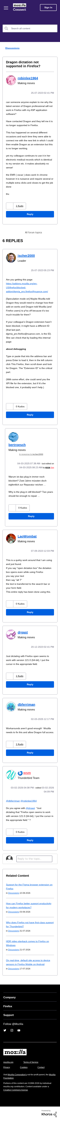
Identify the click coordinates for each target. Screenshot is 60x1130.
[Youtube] (18, 1039)
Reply (30, 213)
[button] (10, 205)
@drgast (32, 813)
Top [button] (4, 1121)
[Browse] (6, 8)
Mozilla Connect (20, 7)
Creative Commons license (16, 1099)
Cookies (25, 1077)
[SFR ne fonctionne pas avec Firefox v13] (55, 232)
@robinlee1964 (29, 806)
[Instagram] (11, 1039)
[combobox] (30, 28)
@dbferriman (13, 806)
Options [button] (55, 48)
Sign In (48, 7)
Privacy (7, 1077)
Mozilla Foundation (12, 1087)
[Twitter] (4, 1039)
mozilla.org (8, 1072)
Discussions (12, 48)
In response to (33, 453)
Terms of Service (32, 1072)
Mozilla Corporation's (18, 1084)
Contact (43, 1077)
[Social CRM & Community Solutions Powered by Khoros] (49, 1122)
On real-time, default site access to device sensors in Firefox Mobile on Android (26, 969)
